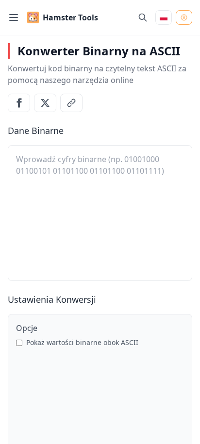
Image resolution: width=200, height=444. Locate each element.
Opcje (26, 328)
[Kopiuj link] (71, 103)
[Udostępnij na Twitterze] (45, 103)
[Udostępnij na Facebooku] (19, 103)
